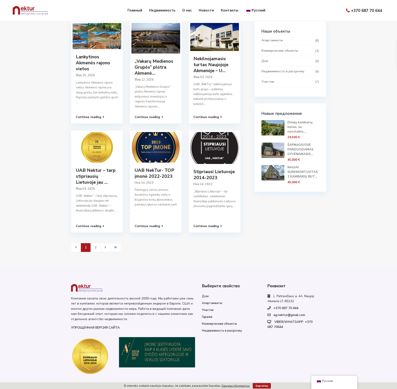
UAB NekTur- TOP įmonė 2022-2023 (154, 173)
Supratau (261, 386)
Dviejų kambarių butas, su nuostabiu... (299, 127)
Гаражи (207, 317)
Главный (135, 10)
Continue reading (88, 117)
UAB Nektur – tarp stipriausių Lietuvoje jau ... (96, 176)
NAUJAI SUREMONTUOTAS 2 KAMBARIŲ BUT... (302, 172)
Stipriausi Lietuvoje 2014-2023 (214, 175)
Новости (206, 10)
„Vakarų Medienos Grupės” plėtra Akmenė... (154, 67)
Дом (264, 61)
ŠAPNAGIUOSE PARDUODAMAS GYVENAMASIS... (300, 149)
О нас (187, 10)
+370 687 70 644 (366, 10)
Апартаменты (272, 40)
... (77, 102)
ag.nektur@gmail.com (289, 315)
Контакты (229, 10)
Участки (267, 81)
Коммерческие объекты (279, 50)
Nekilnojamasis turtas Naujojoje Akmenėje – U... (210, 65)
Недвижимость (162, 10)
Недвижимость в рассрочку (282, 71)
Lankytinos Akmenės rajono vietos (93, 63)
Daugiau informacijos (236, 386)
